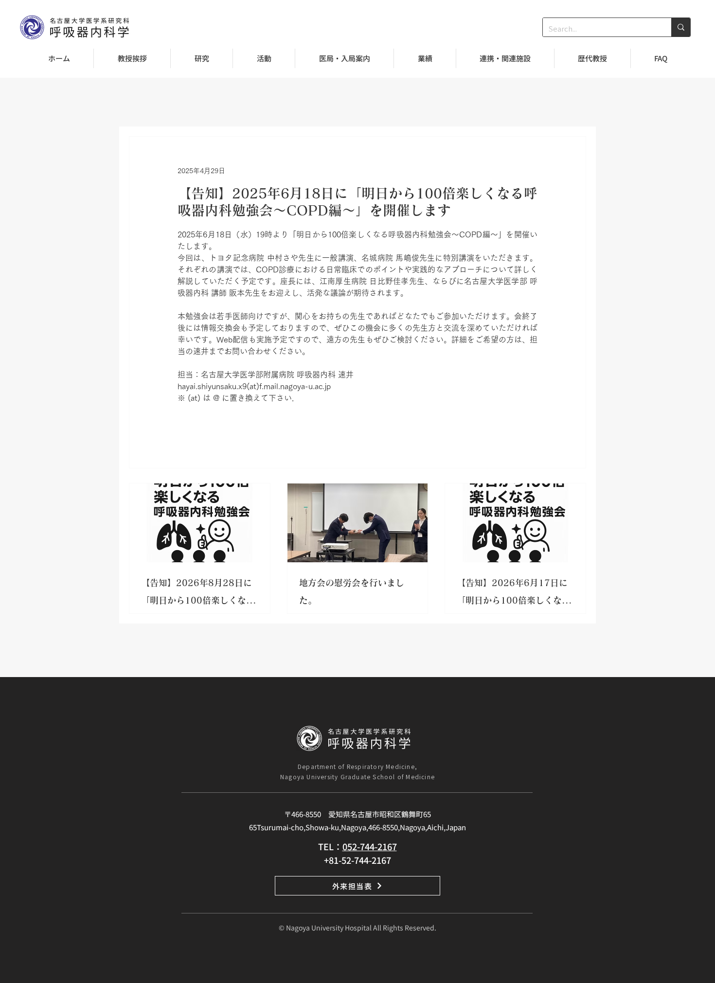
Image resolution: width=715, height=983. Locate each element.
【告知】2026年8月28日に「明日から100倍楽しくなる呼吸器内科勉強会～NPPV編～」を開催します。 (198, 593)
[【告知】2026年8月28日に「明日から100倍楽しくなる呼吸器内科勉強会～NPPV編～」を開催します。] (199, 522)
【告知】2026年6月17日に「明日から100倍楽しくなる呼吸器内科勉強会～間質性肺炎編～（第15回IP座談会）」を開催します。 (514, 593)
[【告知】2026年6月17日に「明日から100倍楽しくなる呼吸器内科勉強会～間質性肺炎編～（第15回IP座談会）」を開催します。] (515, 522)
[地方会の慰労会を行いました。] (357, 522)
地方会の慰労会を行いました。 (351, 591)
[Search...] (680, 27)
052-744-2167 (369, 846)
